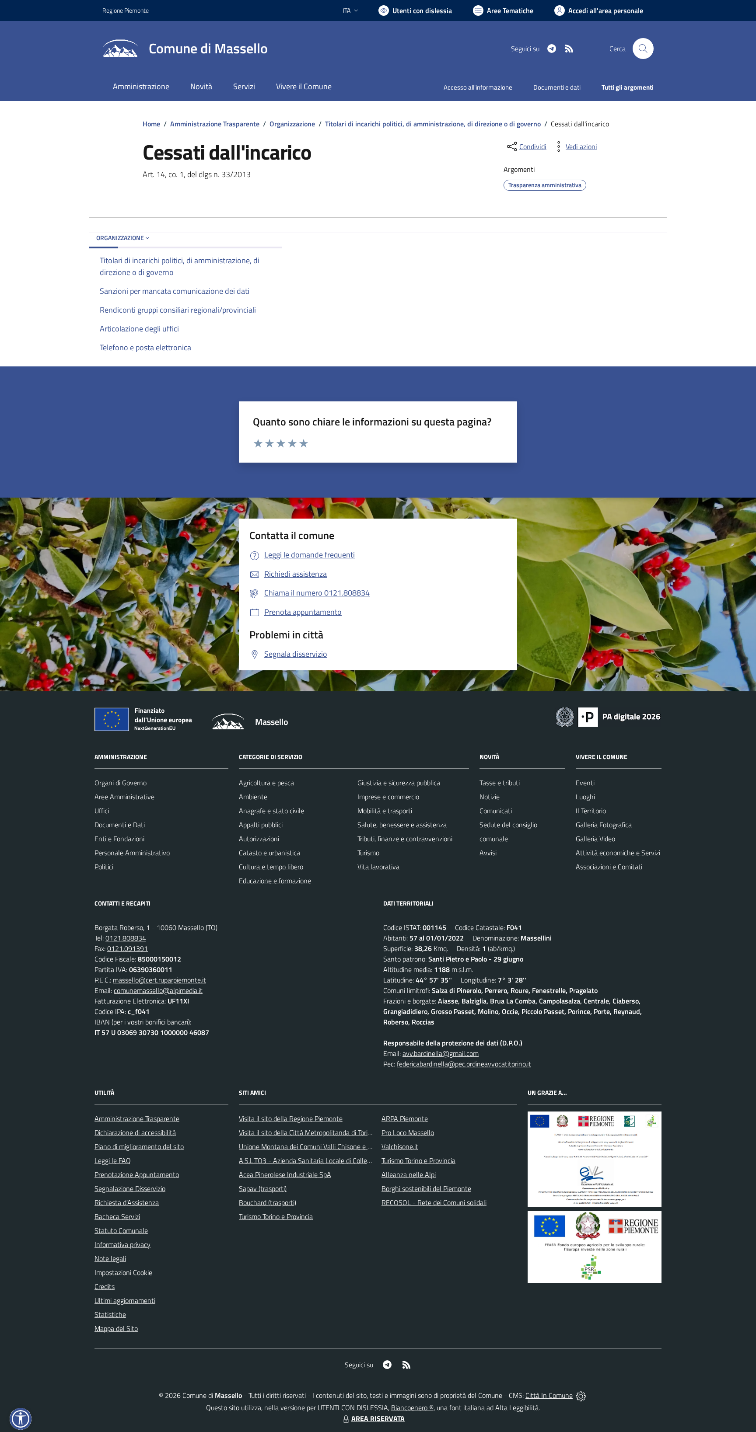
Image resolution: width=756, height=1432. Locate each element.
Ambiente (253, 796)
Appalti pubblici (261, 824)
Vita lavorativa (378, 866)
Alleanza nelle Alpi (409, 1174)
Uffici (101, 810)
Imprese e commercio (388, 796)
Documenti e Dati (119, 824)
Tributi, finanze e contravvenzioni (404, 838)
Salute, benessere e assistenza (402, 824)
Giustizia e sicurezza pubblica (398, 782)
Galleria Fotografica (604, 824)
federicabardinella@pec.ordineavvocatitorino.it (464, 1064)
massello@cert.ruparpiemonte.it (159, 980)
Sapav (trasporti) (263, 1188)
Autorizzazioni (259, 838)
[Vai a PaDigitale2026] (608, 716)
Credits (104, 1286)
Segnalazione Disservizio (129, 1188)
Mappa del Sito (116, 1328)
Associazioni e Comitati (609, 866)
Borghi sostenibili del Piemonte (426, 1188)
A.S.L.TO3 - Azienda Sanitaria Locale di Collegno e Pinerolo (324, 1160)
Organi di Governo (120, 782)
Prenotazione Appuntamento (136, 1174)
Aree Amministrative (124, 796)
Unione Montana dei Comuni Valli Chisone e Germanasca (321, 1146)
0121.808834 (125, 938)
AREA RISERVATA (378, 1418)
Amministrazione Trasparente (214, 123)
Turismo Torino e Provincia (276, 1216)
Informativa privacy (122, 1244)
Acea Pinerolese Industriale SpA (285, 1174)
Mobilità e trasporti (384, 810)
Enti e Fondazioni (119, 838)
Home (151, 123)
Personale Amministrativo (132, 852)
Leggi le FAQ (112, 1160)
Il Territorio (591, 810)
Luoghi (585, 796)
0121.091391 (127, 948)
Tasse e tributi (500, 782)
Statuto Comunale (121, 1230)
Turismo (368, 852)
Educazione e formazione (275, 880)
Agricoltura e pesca (266, 782)
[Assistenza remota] (581, 1395)
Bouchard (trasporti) (267, 1202)
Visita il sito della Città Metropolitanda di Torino (307, 1132)
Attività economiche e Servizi (618, 852)
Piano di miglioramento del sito (139, 1146)
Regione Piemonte (125, 10)
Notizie (490, 796)
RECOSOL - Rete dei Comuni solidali (434, 1202)
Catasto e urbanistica (269, 852)
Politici (103, 866)
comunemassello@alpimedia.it (158, 990)
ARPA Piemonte (405, 1118)
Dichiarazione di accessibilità (135, 1132)
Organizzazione (292, 123)
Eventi (585, 782)
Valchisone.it (400, 1146)
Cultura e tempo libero (271, 866)
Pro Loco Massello (408, 1132)
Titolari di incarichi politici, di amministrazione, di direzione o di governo (433, 123)
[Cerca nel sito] (643, 48)
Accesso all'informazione (478, 87)
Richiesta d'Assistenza (126, 1202)
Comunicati (496, 810)
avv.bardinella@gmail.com (440, 1053)
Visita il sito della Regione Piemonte (291, 1118)
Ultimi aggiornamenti (124, 1300)
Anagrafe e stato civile (271, 810)
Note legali (110, 1258)
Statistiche (110, 1314)
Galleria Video (595, 838)
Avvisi (488, 852)
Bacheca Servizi (117, 1216)
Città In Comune (549, 1395)
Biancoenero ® (412, 1407)
